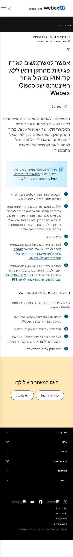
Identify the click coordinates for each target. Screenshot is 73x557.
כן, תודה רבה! (50, 395)
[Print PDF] (67, 49)
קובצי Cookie (61, 519)
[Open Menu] (3, 8)
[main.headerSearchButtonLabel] (10, 7)
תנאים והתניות (61, 508)
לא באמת (22, 395)
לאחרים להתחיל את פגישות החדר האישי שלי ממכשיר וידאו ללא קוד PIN (37, 253)
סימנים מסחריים (60, 524)
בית (69, 25)
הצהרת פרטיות (61, 513)
